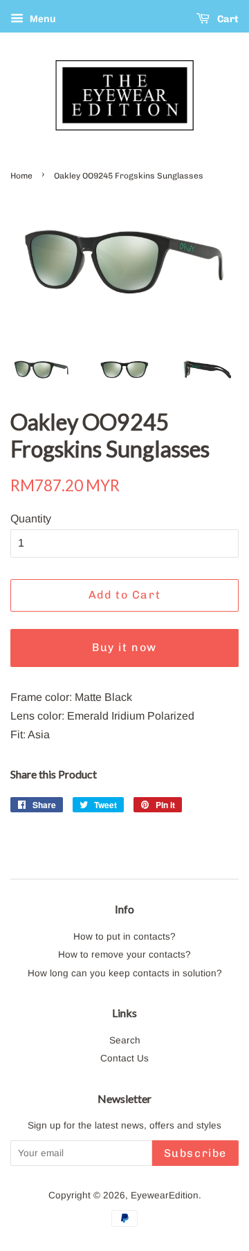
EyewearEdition (165, 1195)
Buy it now (124, 647)
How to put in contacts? (124, 936)
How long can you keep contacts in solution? (125, 973)
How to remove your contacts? (124, 954)
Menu (41, 18)
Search (124, 1040)
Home (21, 176)
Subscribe (195, 1153)
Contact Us (124, 1058)
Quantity (30, 518)
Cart (227, 19)
